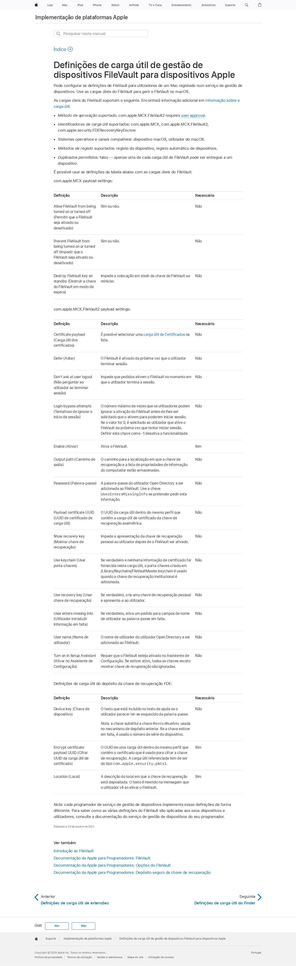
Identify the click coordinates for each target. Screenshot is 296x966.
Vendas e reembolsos (110, 957)
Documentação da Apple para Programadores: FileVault (102, 858)
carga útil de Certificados (164, 334)
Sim (57, 926)
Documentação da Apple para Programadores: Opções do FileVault (112, 865)
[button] (246, 5)
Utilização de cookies (161, 957)
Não (83, 926)
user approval (193, 115)
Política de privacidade (48, 957)
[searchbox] (101, 33)
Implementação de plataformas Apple (81, 17)
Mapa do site (135, 957)
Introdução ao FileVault (74, 851)
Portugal (256, 952)
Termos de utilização (79, 957)
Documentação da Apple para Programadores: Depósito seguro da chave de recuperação (132, 872)
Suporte (51, 938)
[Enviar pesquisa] (58, 33)
